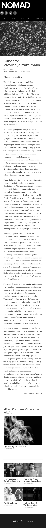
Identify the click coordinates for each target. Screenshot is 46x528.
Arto (14, 18)
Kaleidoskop (26, 18)
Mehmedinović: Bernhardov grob (12, 480)
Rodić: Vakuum (10, 503)
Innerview (39, 18)
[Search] (2, 13)
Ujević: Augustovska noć (15, 447)
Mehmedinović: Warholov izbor (30, 504)
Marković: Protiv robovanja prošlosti (32, 480)
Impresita (29, 521)
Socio (5, 18)
